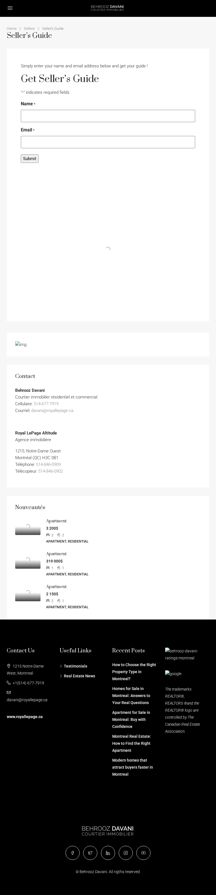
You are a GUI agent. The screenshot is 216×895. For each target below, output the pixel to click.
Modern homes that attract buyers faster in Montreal (132, 767)
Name (28, 103)
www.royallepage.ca (25, 716)
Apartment (56, 521)
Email (28, 130)
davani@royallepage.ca (52, 410)
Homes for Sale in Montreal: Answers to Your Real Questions (131, 695)
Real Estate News (79, 676)
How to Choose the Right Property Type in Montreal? (134, 671)
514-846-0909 (48, 464)
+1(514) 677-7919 (28, 683)
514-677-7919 (46, 403)
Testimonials (75, 666)
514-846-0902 (50, 471)
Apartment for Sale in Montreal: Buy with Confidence (131, 719)
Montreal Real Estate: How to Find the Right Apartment (131, 743)
